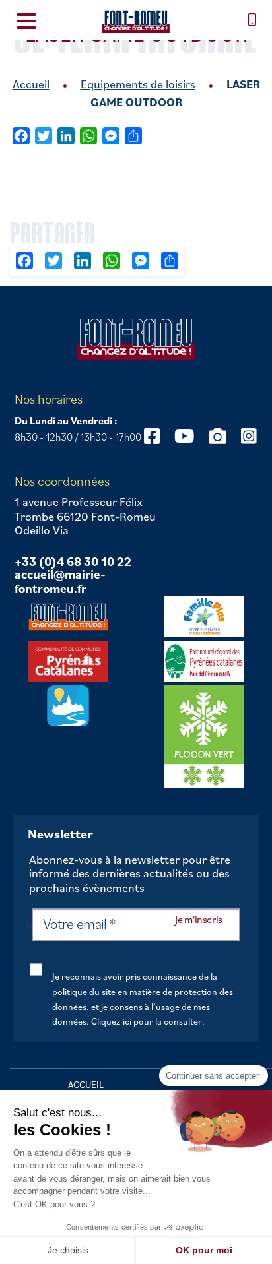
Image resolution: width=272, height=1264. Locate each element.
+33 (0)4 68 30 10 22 (73, 562)
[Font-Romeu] (136, 21)
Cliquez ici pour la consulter (146, 1021)
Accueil (31, 84)
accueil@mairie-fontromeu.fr (60, 581)
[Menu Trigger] (26, 20)
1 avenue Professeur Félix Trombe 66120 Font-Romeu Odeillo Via (85, 516)
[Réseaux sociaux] (152, 436)
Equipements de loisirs (138, 84)
